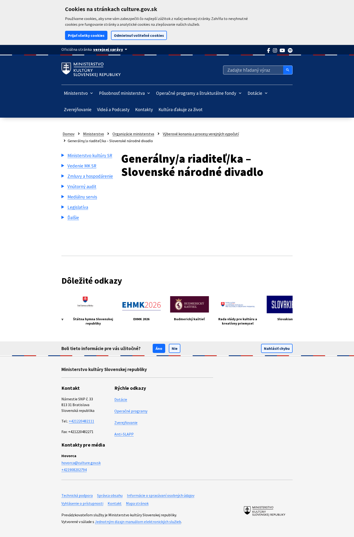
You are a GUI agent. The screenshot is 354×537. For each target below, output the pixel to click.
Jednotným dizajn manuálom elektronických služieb (138, 521)
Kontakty (144, 109)
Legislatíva (77, 207)
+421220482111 (81, 421)
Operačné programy (130, 411)
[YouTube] (282, 50)
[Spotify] (290, 50)
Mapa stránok (137, 503)
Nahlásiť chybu (277, 348)
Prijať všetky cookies (86, 35)
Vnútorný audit (81, 186)
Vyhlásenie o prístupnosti (82, 503)
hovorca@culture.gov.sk (81, 462)
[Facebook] (268, 50)
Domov (68, 133)
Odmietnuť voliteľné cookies (139, 35)
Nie (174, 348)
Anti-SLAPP (124, 434)
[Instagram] (275, 50)
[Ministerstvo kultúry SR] (264, 511)
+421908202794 (74, 469)
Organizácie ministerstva (133, 133)
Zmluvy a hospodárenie (90, 176)
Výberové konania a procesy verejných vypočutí (201, 133)
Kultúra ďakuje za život (180, 109)
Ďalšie (73, 217)
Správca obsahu (110, 495)
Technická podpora (77, 495)
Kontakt (115, 503)
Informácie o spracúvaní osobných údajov (160, 495)
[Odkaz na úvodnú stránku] (91, 70)
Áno (159, 348)
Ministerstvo (93, 133)
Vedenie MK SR (81, 166)
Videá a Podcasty (113, 109)
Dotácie (120, 399)
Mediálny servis (82, 197)
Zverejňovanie (78, 109)
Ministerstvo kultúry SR (89, 155)
